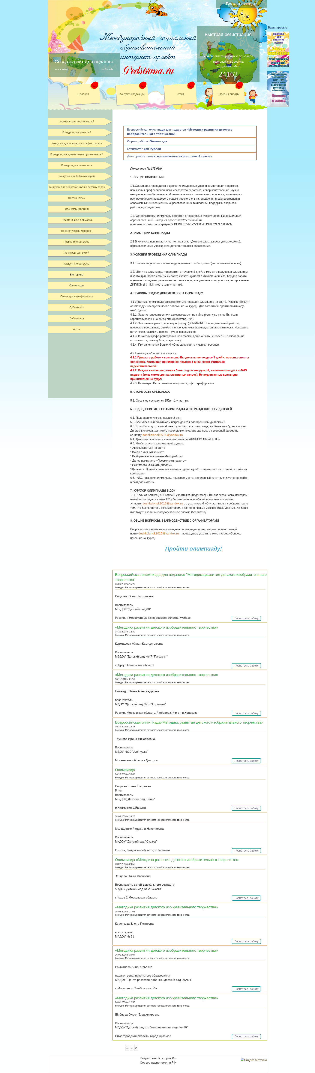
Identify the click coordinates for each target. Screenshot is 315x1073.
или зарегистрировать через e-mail (228, 56)
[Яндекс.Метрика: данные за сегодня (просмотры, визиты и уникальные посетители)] (254, 1060)
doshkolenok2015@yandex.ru (162, 434)
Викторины (77, 274)
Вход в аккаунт (241, 3)
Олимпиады (76, 285)
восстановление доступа (228, 61)
